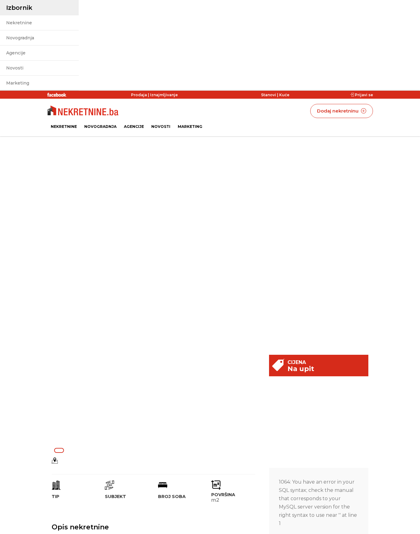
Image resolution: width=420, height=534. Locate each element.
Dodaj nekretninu (338, 111)
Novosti (14, 68)
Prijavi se (363, 95)
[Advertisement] (156, 400)
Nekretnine (19, 23)
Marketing (17, 83)
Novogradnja (20, 38)
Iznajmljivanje (164, 95)
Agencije (16, 53)
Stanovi (268, 95)
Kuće (284, 95)
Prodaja (139, 95)
